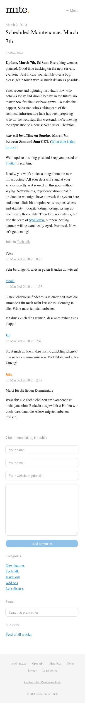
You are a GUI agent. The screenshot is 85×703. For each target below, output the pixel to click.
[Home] (24, 10)
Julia (9, 374)
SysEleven (36, 219)
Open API (38, 663)
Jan (8, 335)
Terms (70, 663)
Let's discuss (15, 588)
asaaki (10, 280)
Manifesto (55, 663)
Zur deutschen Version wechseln (42, 682)
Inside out (13, 576)
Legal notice (49, 670)
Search (10, 601)
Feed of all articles (19, 634)
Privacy (32, 670)
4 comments (14, 52)
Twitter (11, 163)
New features (15, 565)
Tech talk (23, 241)
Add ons (12, 582)
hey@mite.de (19, 663)
